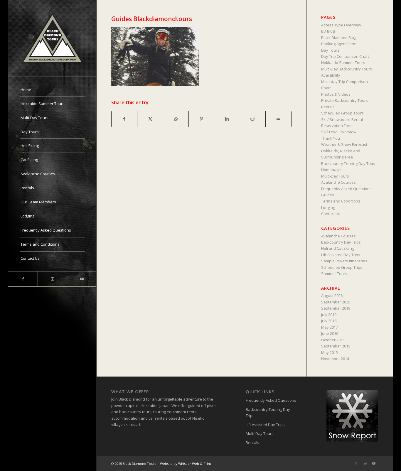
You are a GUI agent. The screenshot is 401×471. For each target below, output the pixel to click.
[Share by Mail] (278, 118)
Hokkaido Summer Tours (343, 62)
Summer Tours (334, 273)
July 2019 (328, 314)
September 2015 (335, 346)
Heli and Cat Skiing (337, 248)
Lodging (328, 207)
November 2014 (335, 358)
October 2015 (333, 339)
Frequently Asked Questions (346, 188)
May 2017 (329, 327)
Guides (327, 194)
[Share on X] (150, 118)
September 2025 (335, 302)
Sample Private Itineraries (344, 261)
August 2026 (332, 295)
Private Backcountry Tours (344, 100)
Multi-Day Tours (335, 176)
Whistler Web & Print (194, 463)
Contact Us (330, 213)
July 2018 (328, 320)
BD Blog (328, 31)
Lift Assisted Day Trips (340, 254)
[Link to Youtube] (81, 278)
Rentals (328, 106)
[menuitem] (52, 90)
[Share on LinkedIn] (227, 118)
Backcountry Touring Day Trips (348, 163)
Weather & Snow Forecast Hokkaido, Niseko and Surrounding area (344, 151)
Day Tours (330, 50)
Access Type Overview (341, 25)
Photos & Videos (336, 94)
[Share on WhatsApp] (175, 118)
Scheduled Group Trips (341, 267)
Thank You (330, 138)
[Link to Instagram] (52, 278)
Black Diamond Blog (338, 37)
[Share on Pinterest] (201, 118)
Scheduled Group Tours (342, 113)
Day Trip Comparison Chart (345, 56)
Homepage (331, 169)
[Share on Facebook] (124, 118)
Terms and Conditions (340, 201)
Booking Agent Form (338, 43)
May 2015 (329, 352)
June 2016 (329, 333)
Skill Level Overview (338, 131)
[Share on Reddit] (252, 118)
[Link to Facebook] (23, 278)
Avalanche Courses (338, 182)
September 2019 (335, 308)
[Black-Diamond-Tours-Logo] (52, 38)
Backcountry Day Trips (341, 242)
